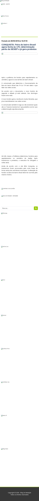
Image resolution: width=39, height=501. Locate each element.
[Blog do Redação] (4, 0)
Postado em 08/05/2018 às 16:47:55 (14, 41)
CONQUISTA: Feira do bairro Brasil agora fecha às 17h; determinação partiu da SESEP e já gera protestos (19, 46)
